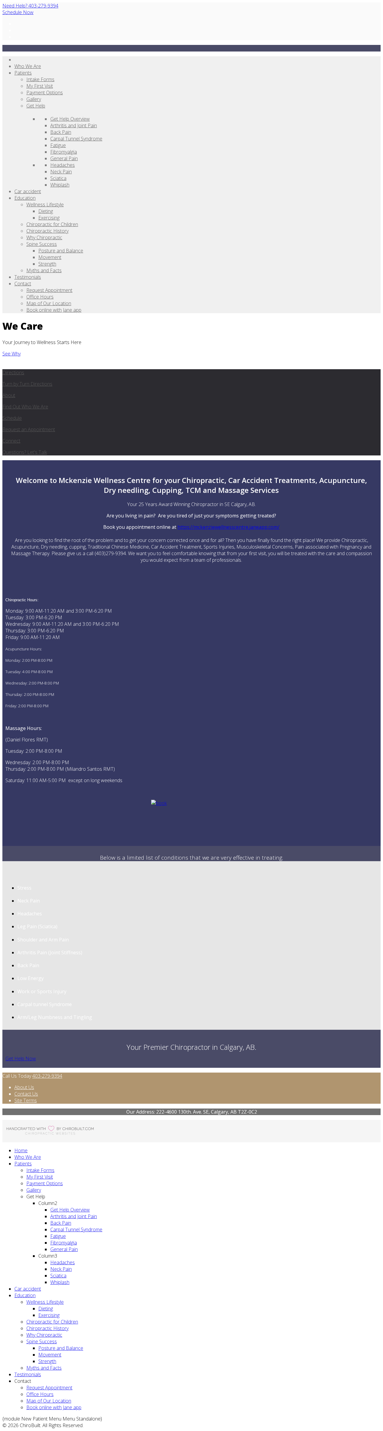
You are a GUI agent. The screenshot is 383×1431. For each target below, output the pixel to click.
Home (21, 1150)
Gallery (33, 99)
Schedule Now (18, 12)
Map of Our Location (48, 303)
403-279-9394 (47, 1076)
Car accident (27, 191)
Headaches (62, 165)
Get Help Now (20, 1058)
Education (25, 198)
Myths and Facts (44, 270)
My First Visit (39, 86)
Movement (49, 257)
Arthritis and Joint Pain (73, 125)
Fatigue (58, 145)
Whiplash (59, 184)
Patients (23, 72)
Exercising (49, 217)
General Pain (64, 158)
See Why (11, 353)
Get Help (35, 105)
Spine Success (41, 244)
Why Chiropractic (44, 237)
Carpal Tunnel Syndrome (76, 138)
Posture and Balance (60, 250)
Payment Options (44, 92)
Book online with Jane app (53, 310)
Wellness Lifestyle (45, 204)
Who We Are (27, 66)
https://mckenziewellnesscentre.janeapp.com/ (228, 527)
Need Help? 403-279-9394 (30, 5)
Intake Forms (40, 79)
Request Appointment (49, 290)
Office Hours (40, 296)
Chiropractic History (47, 231)
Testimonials (27, 277)
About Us (24, 1087)
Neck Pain (61, 171)
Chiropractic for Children (52, 224)
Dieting (45, 211)
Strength (47, 264)
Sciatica (58, 178)
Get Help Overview (70, 119)
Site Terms (25, 1100)
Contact (22, 283)
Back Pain (60, 132)
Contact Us (26, 1094)
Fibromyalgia (63, 152)
